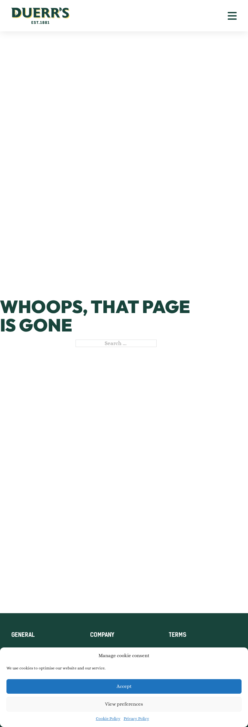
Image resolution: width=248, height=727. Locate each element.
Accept (124, 686)
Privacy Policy (136, 718)
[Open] (232, 16)
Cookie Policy (108, 718)
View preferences (124, 704)
